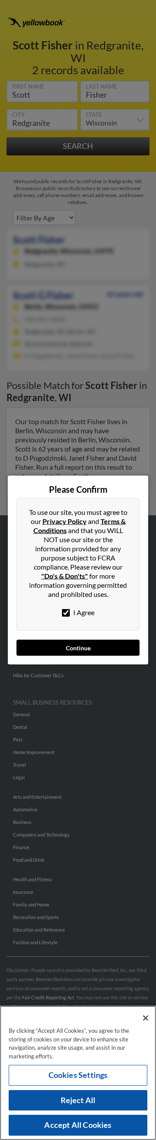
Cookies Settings (78, 1075)
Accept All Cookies (77, 1125)
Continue (78, 648)
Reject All (78, 1100)
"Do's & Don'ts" (64, 576)
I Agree (83, 612)
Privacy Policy (64, 521)
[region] (78, 1073)
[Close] (145, 1018)
